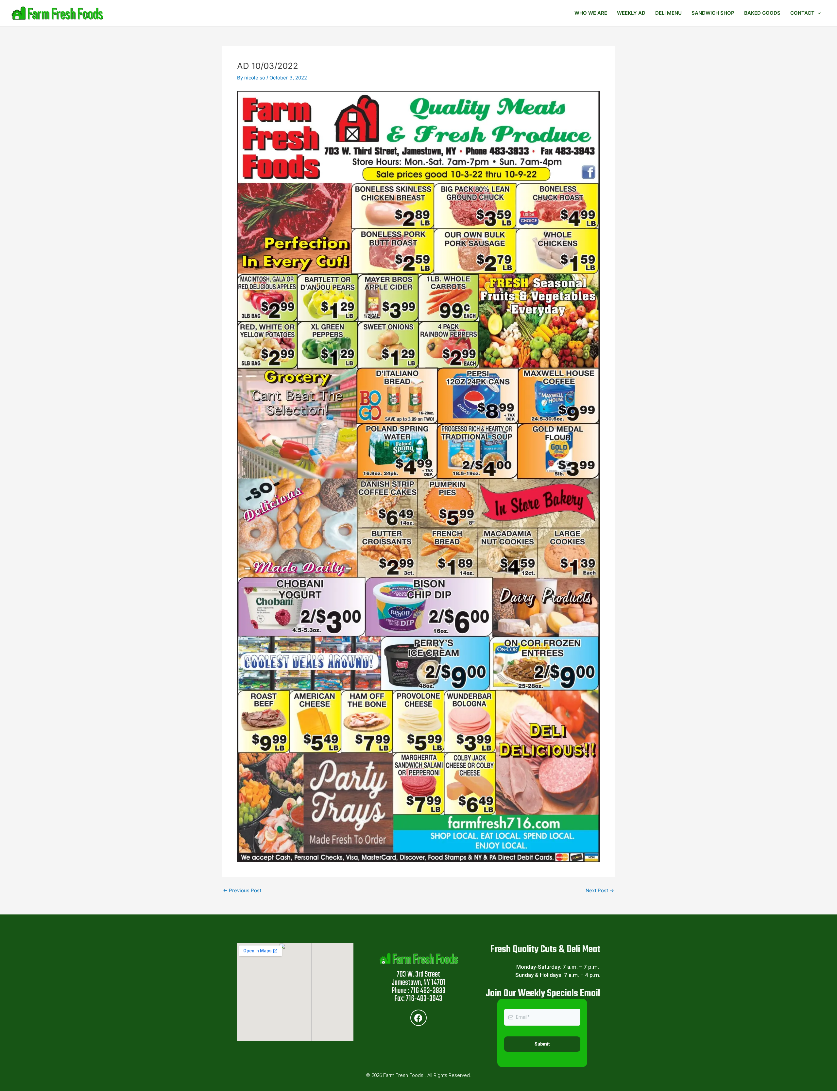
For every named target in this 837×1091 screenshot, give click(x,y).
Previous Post (242, 890)
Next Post (600, 890)
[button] (817, 13)
